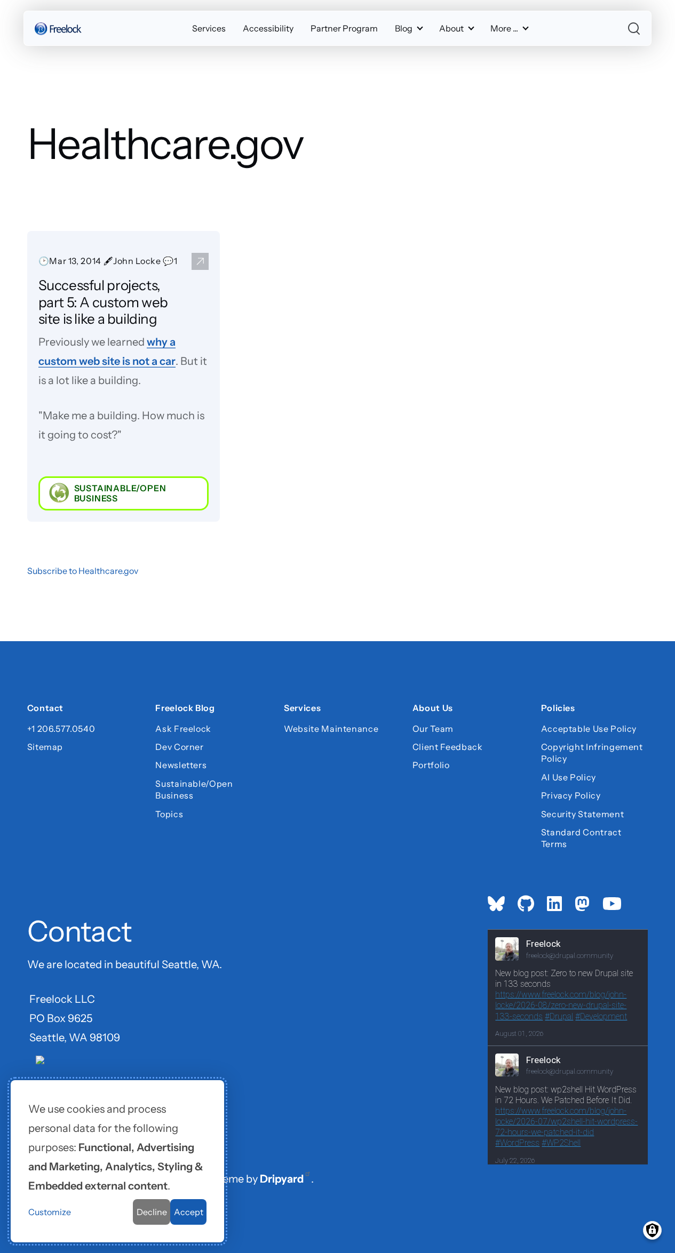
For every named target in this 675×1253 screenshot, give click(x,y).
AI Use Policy (568, 777)
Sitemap (45, 746)
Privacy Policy (571, 795)
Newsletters (181, 765)
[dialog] (117, 1161)
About (451, 28)
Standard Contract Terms (581, 838)
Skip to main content (27, 18)
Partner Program (344, 28)
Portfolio (431, 765)
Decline (152, 1212)
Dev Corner (179, 746)
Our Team (433, 728)
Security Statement (582, 814)
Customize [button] (49, 1212)
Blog (403, 28)
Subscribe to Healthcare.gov (82, 570)
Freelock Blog (185, 709)
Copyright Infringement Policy (592, 752)
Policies (558, 709)
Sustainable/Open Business (194, 789)
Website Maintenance (331, 728)
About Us (432, 709)
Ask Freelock (183, 728)
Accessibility (268, 28)
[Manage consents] (652, 1230)
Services (209, 28)
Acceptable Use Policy (589, 728)
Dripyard (282, 1178)
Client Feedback (447, 746)
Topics (169, 814)
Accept (188, 1212)
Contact (45, 709)
